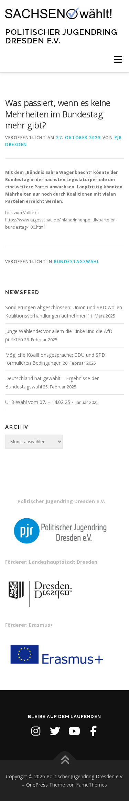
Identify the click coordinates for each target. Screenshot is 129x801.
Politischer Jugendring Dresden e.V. (61, 36)
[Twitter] (55, 731)
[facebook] (93, 731)
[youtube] (74, 731)
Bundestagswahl (76, 261)
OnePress (37, 784)
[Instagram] (36, 731)
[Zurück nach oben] (64, 760)
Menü (117, 59)
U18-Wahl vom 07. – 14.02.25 (37, 402)
